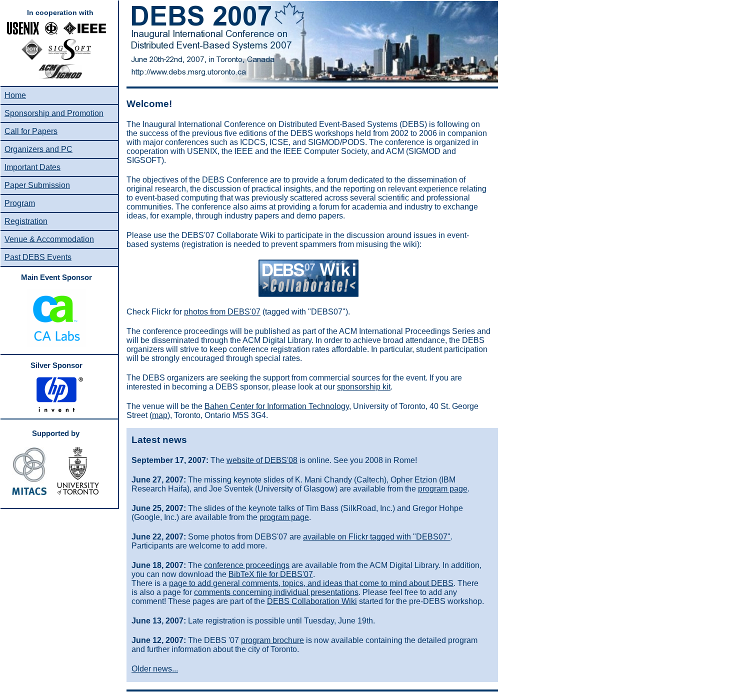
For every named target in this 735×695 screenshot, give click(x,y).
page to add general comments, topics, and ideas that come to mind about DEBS (311, 583)
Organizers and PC (38, 149)
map (160, 415)
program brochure (272, 640)
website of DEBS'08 (262, 460)
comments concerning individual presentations (276, 592)
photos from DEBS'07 (222, 312)
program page (443, 488)
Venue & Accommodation (49, 239)
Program (19, 203)
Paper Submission (37, 185)
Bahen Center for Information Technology (276, 406)
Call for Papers (31, 131)
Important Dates (32, 167)
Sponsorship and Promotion (54, 113)
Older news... (155, 668)
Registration (26, 221)
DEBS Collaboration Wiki (312, 601)
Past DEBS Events (38, 257)
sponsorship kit (363, 386)
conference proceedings (247, 565)
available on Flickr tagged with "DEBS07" (376, 536)
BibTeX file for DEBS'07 (270, 574)
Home (15, 95)
